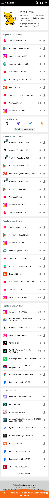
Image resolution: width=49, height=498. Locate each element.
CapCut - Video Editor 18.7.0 (19, 181)
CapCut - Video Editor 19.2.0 (19, 328)
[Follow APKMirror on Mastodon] (18, 124)
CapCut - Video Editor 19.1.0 (19, 150)
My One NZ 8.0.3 (15, 404)
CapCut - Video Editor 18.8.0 (19, 142)
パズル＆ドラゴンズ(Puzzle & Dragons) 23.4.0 (20, 367)
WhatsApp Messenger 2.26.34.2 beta (23, 359)
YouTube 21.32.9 (15, 103)
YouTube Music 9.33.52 (18, 41)
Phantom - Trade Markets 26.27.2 (21, 397)
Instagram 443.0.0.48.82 (18, 111)
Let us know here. (29, 485)
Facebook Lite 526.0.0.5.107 (19, 451)
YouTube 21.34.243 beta (18, 72)
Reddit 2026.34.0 (15, 87)
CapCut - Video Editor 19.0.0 (19, 158)
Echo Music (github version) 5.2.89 (22, 174)
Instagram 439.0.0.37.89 (18, 205)
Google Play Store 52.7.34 (18, 166)
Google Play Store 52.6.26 (18, 189)
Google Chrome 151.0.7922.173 (21, 374)
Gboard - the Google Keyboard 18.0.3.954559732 (20, 320)
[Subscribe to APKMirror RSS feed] (42, 124)
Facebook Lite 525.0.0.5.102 (19, 382)
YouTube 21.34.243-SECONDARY (21, 95)
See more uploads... (24, 474)
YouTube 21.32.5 (15, 197)
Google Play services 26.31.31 (20, 80)
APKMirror (9, 3)
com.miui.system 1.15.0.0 (18, 64)
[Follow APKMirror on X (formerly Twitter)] (7, 124)
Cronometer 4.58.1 (16, 443)
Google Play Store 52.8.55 (18, 48)
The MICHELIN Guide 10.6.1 (19, 467)
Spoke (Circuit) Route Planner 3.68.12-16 (24, 428)
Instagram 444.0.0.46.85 (18, 335)
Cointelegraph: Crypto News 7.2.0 (21, 436)
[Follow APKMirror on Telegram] (30, 124)
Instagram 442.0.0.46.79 (18, 56)
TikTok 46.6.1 (14, 343)
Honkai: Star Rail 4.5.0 (17, 412)
